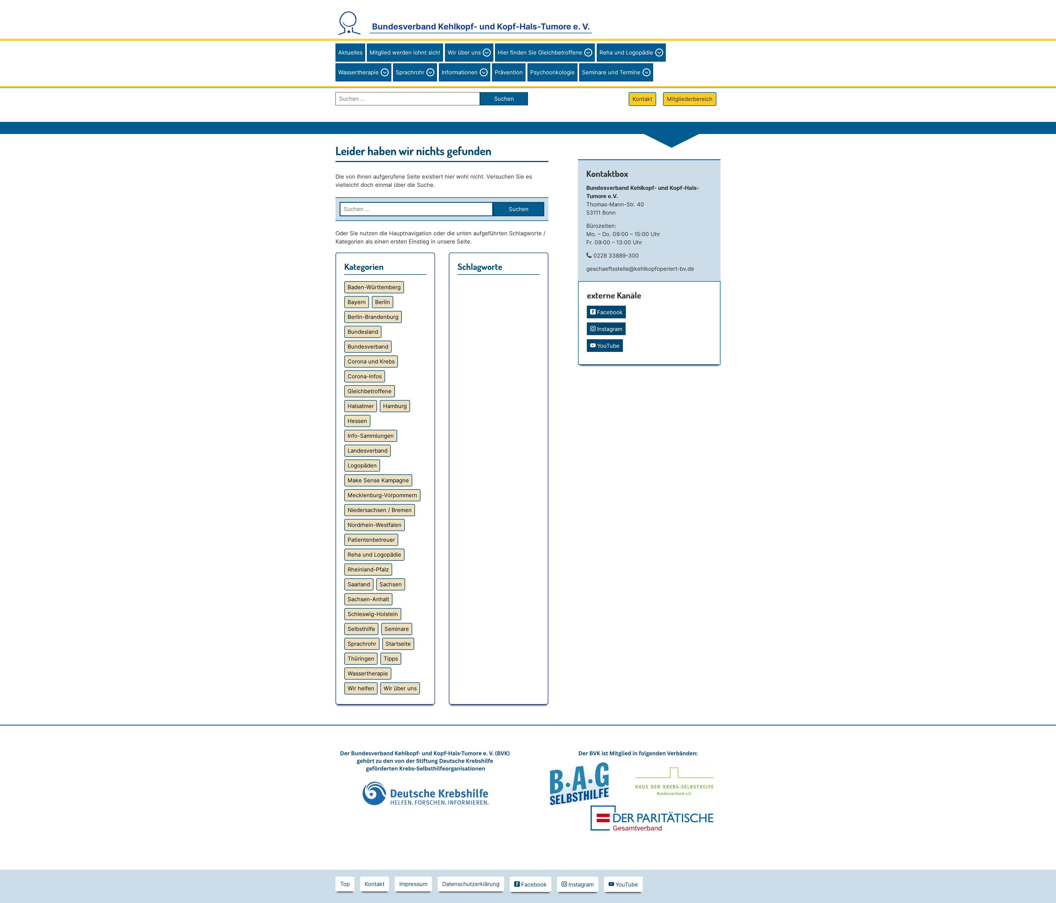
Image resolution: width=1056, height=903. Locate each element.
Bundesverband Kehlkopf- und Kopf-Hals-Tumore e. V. (481, 26)
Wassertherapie (358, 72)
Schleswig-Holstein (373, 614)
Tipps (391, 658)
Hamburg (395, 406)
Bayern (357, 302)
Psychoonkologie (552, 72)
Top (345, 884)
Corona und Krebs (371, 361)
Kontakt (642, 99)
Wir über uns (464, 52)
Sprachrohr (410, 72)
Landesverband (367, 450)
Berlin (382, 302)
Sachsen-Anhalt (368, 599)
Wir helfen (361, 688)
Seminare (396, 629)
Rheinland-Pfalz (368, 569)
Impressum (413, 884)
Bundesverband (368, 346)
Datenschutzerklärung (470, 884)
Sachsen (391, 584)
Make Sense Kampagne (378, 480)
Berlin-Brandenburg (373, 317)
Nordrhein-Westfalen (375, 525)
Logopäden (362, 465)
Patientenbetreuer (371, 540)
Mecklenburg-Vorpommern (382, 495)
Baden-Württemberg (374, 287)
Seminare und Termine (611, 72)
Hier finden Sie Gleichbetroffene (540, 52)
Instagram (609, 329)
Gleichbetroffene (370, 391)
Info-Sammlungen (371, 436)
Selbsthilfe (361, 629)
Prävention (509, 72)
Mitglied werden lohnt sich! (405, 52)
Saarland (359, 584)
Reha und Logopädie (626, 52)
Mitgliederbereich (690, 99)
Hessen (357, 421)
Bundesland (363, 332)
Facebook (610, 312)
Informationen (460, 72)
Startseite (398, 644)
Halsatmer (361, 406)
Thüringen (361, 658)
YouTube (608, 346)
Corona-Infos (365, 376)
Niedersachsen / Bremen (380, 510)
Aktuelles (350, 52)
